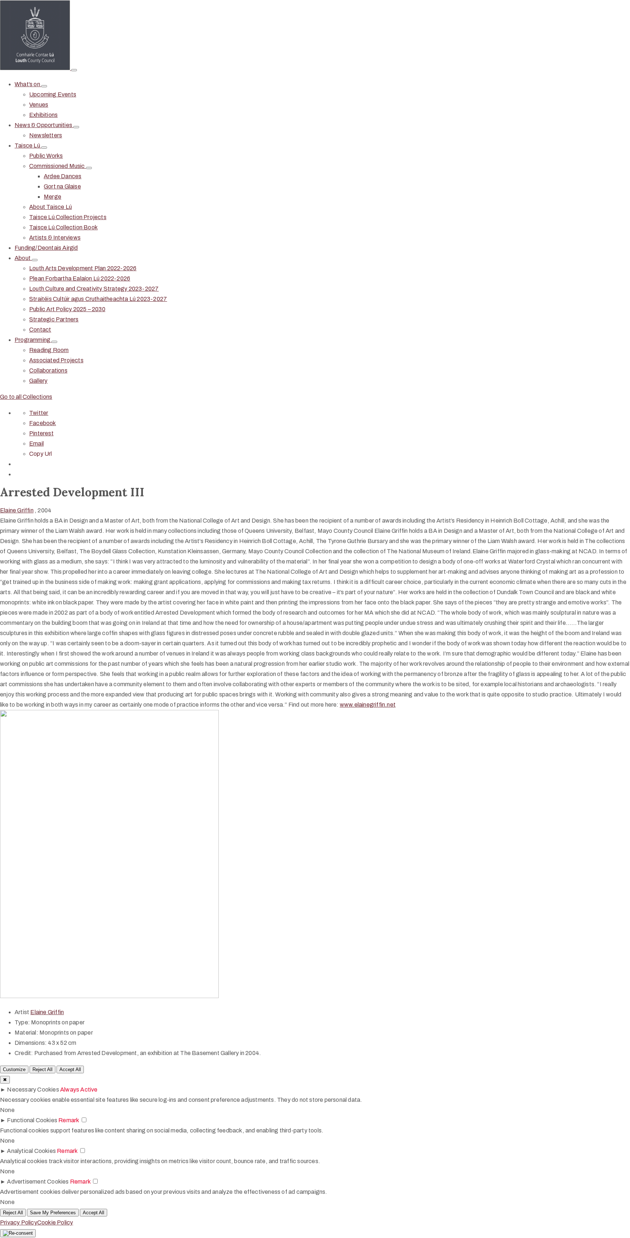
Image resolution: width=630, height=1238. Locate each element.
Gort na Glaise (62, 186)
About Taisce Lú (50, 207)
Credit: (24, 1053)
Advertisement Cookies (38, 1181)
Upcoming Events (52, 94)
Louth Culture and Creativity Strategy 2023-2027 (94, 289)
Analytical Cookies (31, 1151)
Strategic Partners (54, 319)
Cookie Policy (55, 1222)
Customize (14, 1069)
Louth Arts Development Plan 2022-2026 (82, 268)
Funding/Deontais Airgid (46, 248)
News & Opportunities (44, 125)
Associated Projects (56, 360)
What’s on (28, 84)
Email (36, 443)
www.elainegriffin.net (368, 705)
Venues (38, 105)
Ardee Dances (62, 176)
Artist (22, 1012)
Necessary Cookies (33, 1089)
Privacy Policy (18, 1222)
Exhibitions (43, 115)
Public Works (46, 156)
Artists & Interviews (55, 237)
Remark (68, 1120)
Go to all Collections (26, 397)
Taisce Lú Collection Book (63, 227)
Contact (40, 329)
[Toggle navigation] (74, 70)
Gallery (38, 381)
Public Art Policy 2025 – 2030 (67, 309)
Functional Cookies (32, 1120)
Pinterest (41, 433)
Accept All (70, 1069)
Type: (22, 1022)
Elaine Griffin (17, 510)
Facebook (42, 423)
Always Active (79, 1089)
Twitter (38, 413)
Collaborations (48, 370)
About (23, 258)
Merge (52, 197)
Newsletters (45, 135)
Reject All (42, 1069)
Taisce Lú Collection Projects (67, 217)
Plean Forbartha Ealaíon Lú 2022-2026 (79, 278)
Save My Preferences (53, 1212)
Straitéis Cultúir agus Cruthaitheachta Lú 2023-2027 (98, 299)
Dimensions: (31, 1043)
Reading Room (49, 350)
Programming (33, 340)
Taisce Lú (28, 145)
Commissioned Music (57, 166)
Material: (26, 1032)
